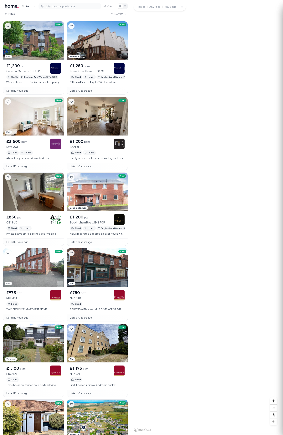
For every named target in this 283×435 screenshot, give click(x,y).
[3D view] (273, 421)
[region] (207, 217)
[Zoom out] (273, 407)
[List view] (125, 6)
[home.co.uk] (12, 6)
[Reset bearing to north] (273, 414)
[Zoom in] (273, 400)
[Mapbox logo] (142, 429)
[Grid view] (120, 6)
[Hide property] (16, 26)
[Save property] (8, 26)
